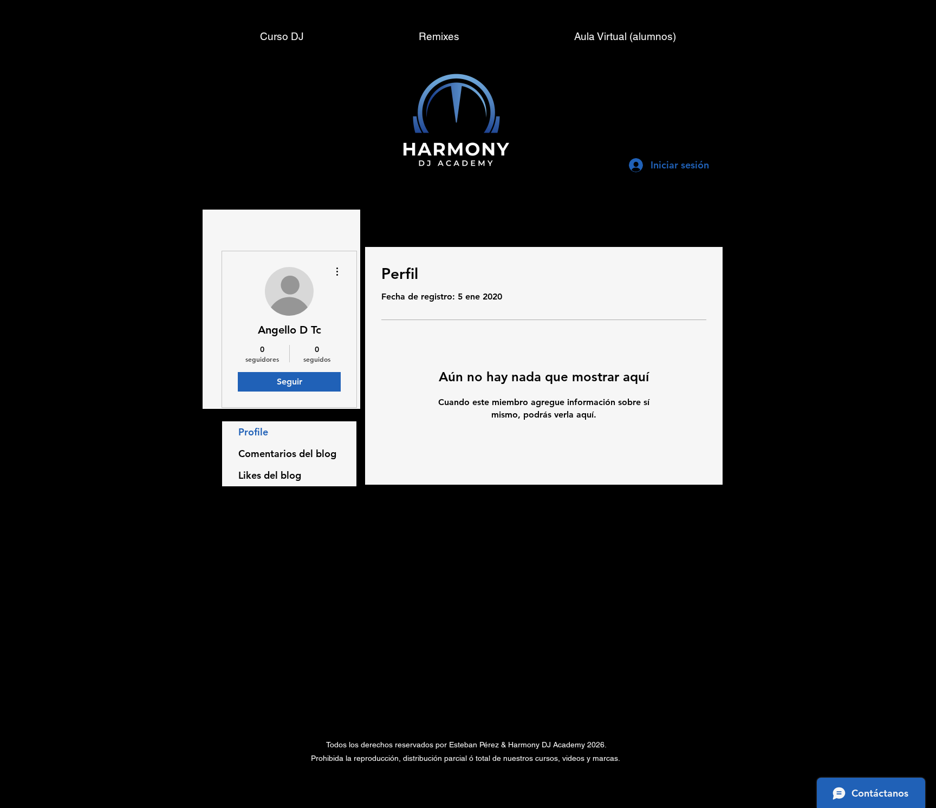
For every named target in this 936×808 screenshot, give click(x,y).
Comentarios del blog (287, 453)
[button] (625, 36)
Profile (253, 432)
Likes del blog (269, 475)
